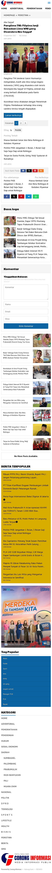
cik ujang (6, 684)
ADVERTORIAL (8, 723)
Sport (5, 669)
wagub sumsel (8, 689)
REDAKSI (39, 869)
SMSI (3, 848)
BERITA (4, 843)
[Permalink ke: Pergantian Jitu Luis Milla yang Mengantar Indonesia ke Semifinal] (41, 402)
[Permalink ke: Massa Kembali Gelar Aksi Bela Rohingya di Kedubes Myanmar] (41, 415)
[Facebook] (23, 170)
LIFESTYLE (6, 820)
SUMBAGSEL (9, 758)
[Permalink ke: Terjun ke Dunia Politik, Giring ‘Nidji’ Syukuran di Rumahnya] (41, 444)
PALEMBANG (10, 763)
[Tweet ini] (14, 196)
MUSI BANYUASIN (12, 775)
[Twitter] (29, 170)
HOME (4, 718)
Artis (4, 674)
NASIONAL (6, 792)
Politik (18, 130)
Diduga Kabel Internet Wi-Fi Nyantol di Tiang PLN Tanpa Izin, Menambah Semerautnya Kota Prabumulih (16, 387)
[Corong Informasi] (11, 3)
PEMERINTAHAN (9, 729)
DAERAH (5, 752)
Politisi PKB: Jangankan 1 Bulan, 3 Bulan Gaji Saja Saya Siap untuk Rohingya (13, 184)
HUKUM (5, 741)
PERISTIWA (6, 837)
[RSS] (41, 170)
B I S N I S (6, 831)
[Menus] (49, 3)
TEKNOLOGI (7, 809)
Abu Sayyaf (9, 22)
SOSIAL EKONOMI (9, 746)
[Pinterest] (35, 170)
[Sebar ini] (7, 196)
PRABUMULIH (10, 769)
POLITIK (5, 797)
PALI (6, 780)
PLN (4, 699)
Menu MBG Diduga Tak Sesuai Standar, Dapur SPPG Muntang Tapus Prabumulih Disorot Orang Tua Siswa (16, 339)
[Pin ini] (21, 196)
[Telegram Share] (29, 196)
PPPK (5, 679)
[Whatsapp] (36, 196)
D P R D (4, 803)
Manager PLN (8, 694)
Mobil (5, 658)
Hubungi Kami (29, 869)
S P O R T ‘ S (6, 814)
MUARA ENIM (10, 786)
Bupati (5, 704)
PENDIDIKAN (7, 735)
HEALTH (5, 826)
